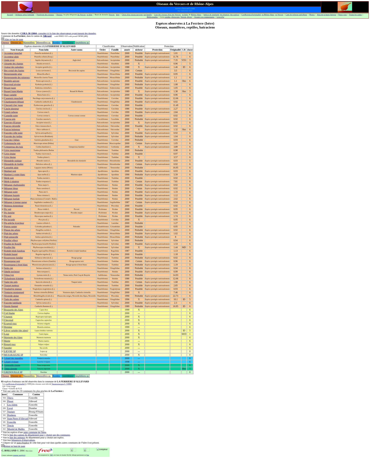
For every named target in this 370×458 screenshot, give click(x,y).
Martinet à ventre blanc (14, 174)
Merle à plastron (11, 181)
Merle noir (9, 178)
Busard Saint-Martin (13, 91)
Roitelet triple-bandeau (14, 251)
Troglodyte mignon (13, 289)
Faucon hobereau (12, 129)
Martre (7, 341)
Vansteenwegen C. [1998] (62, 384)
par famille (148, 15)
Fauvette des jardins (13, 136)
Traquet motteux (11, 285)
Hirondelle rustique (13, 160)
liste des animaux (17, 437)
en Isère (89, 15)
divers (189, 17)
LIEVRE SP (10, 351)
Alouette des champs (13, 63)
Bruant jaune (10, 88)
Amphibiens (67, 42)
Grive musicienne (12, 150)
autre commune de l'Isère (34, 432)
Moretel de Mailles (16, 429)
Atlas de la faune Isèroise (326, 15)
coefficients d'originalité (15, 384)
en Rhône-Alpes (268, 15)
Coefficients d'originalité (251, 15)
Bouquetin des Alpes (13, 310)
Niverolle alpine (11, 296)
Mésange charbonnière (14, 185)
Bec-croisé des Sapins (14, 70)
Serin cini (8, 268)
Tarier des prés (10, 282)
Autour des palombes (14, 67)
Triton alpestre (10, 368)
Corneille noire (11, 115)
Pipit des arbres (11, 233)
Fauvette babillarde (13, 303)
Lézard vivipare (11, 362)
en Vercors (279, 15)
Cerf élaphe (9, 313)
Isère (118, 15)
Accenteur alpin (11, 56)
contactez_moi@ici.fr (19, 455)
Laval (10, 408)
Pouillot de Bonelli (12, 244)
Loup (6, 334)
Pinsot (10, 401)
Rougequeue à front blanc (16, 264)
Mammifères (29, 42)
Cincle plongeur (11, 108)
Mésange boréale (12, 199)
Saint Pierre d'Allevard (18, 418)
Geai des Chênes (12, 140)
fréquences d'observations (23, 440)
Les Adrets (12, 405)
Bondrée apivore (11, 81)
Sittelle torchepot (12, 271)
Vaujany (11, 411)
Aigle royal (9, 60)
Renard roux (10, 344)
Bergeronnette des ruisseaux (17, 77)
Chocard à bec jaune (13, 105)
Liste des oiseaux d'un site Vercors (167, 15)
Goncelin (12, 422)
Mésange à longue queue (15, 202)
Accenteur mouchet (13, 53)
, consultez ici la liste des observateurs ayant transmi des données (58, 33)
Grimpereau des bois (13, 147)
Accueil (10, 15)
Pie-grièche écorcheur (14, 223)
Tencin (11, 425)
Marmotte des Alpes (13, 337)
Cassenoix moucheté (13, 98)
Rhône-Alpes (196, 15)
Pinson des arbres (12, 230)
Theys (10, 398)
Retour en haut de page (14, 446)
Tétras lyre (9, 275)
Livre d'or (220, 17)
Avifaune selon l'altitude (24, 15)
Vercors (112, 15)
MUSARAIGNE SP (13, 355)
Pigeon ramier (10, 226)
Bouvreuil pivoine (12, 84)
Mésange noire (11, 192)
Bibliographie (152, 17)
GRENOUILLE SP (13, 372)
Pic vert (7, 209)
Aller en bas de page (13, 39)
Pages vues (342, 15)
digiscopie (175, 17)
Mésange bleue (11, 188)
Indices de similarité (211, 15)
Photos (312, 15)
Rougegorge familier (13, 258)
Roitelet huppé (10, 254)
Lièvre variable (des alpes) (16, 330)
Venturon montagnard (14, 292)
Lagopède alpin (11, 167)
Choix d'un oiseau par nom (132, 15)
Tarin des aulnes (11, 299)
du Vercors (81, 15)
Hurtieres (12, 415)
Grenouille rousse (12, 365)
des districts (224, 15)
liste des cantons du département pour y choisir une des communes (40, 435)
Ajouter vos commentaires (204, 17)
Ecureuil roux (10, 323)
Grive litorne (10, 157)
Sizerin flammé (11, 306)
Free (87, 455)
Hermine (8, 327)
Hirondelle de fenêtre (13, 164)
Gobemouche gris (12, 143)
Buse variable (10, 95)
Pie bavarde (9, 219)
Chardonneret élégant (14, 102)
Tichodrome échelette (14, 278)
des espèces (234, 15)
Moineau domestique (13, 206)
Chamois (8, 316)
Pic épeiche (9, 212)
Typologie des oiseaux (45, 15)
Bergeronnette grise (13, 74)
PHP (51, 455)
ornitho (168, 17)
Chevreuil (8, 320)
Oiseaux (59, 15)
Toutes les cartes (355, 15)
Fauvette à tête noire (13, 133)
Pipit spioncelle (11, 237)
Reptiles (56, 42)
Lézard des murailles (13, 358)
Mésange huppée (12, 195)
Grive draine (10, 154)
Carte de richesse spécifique (296, 15)
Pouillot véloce (11, 240)
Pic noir (7, 216)
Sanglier (8, 348)
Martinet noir (10, 171)
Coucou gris (9, 119)
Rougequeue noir (12, 261)
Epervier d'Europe (12, 122)
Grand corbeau (11, 112)
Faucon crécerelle (12, 126)
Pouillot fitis (9, 247)
